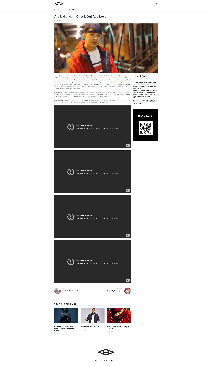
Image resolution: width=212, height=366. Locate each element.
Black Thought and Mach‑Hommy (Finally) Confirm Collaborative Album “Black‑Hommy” (145, 96)
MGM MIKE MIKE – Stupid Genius (118, 328)
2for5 (74, 86)
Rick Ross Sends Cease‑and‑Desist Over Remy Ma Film (144, 87)
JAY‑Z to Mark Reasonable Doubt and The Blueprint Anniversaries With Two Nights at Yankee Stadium (145, 102)
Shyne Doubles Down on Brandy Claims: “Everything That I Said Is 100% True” (144, 83)
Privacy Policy (60, 9)
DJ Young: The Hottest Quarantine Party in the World (64, 329)
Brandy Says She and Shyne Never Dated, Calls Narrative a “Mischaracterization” (145, 91)
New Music (109, 324)
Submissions (74, 9)
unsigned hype (58, 324)
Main (82, 324)
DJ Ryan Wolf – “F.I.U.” (90, 327)
